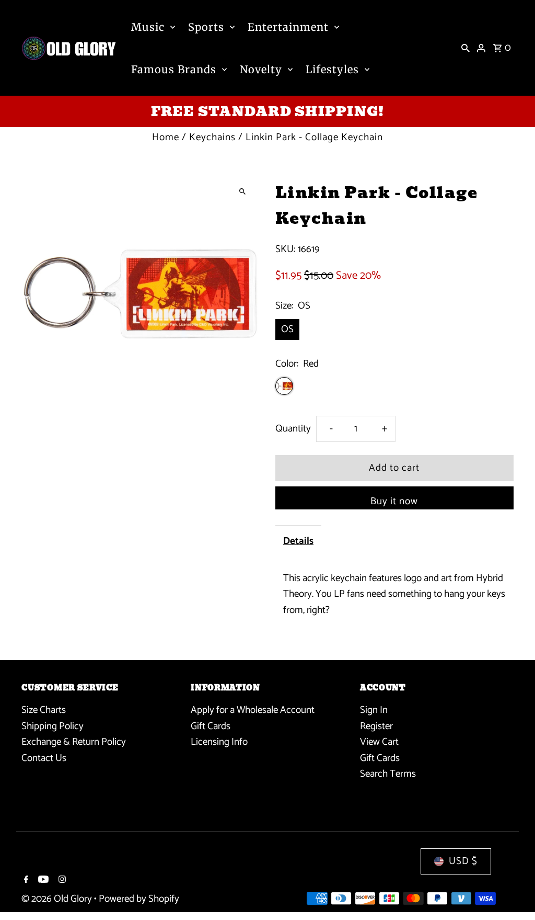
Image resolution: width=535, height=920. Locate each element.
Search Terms (388, 774)
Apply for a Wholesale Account (253, 710)
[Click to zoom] (242, 191)
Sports (206, 26)
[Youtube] (42, 880)
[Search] (465, 48)
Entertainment (288, 26)
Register (376, 726)
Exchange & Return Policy (73, 742)
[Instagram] (61, 880)
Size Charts (43, 710)
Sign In (374, 710)
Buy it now (394, 501)
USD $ (463, 861)
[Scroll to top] (513, 892)
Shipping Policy (52, 726)
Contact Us (43, 758)
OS (287, 329)
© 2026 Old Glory (57, 899)
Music (148, 26)
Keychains (212, 137)
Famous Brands (173, 69)
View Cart (379, 742)
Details (298, 541)
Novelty (261, 69)
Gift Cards (210, 726)
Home (165, 137)
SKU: (285, 249)
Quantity (293, 429)
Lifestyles (332, 69)
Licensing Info (219, 742)
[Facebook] (24, 880)
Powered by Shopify (139, 899)
